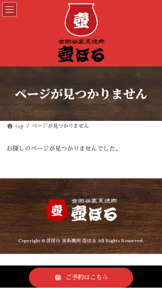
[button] (81, 278)
